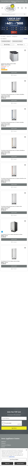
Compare (15, 75)
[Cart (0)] (25, 8)
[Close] (26, 449)
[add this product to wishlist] (25, 50)
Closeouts (3, 443)
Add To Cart (14, 72)
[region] (14, 457)
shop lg (14, 32)
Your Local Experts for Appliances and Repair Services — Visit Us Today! (14, 1)
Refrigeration (14, 36)
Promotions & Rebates (6, 445)
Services (3, 446)
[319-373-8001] (22, 8)
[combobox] (20, 45)
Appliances (9, 36)
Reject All (7, 463)
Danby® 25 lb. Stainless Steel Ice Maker (8, 63)
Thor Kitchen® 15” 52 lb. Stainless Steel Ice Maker (10, 261)
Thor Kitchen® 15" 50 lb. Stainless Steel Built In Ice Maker (11, 234)
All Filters (8, 44)
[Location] (18, 8)
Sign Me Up (14, 428)
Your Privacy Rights (14, 459)
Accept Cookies (20, 463)
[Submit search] (24, 14)
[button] (2, 8)
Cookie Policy (12, 456)
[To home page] (10, 8)
